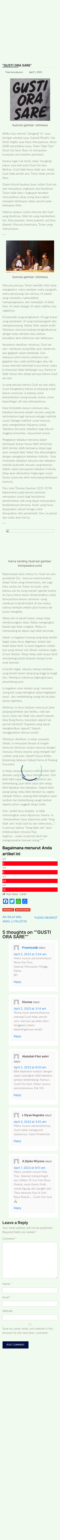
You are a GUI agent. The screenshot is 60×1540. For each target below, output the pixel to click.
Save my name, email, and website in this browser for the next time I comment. (27, 1330)
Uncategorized (23, 910)
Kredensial (8, 910)
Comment (9, 1238)
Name (7, 1284)
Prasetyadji (30, 947)
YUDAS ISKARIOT (46, 917)
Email (6, 1297)
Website (7, 1311)
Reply (17, 982)
